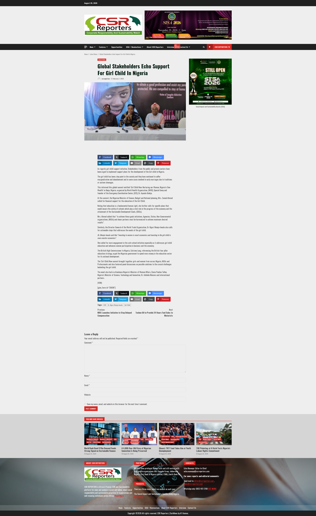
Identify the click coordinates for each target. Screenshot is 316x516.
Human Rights (207, 439)
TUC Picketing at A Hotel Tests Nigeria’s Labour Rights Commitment (214, 434)
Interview (172, 46)
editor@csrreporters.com (204, 480)
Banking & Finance (92, 439)
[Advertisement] (188, 24)
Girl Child (127, 305)
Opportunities (116, 47)
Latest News (101, 60)
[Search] (204, 47)
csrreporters (105, 79)
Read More (119, 495)
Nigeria (126, 442)
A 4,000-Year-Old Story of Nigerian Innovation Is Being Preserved (139, 434)
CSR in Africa (165, 436)
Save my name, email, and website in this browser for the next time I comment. (117, 404)
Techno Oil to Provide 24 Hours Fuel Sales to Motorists (154, 312)
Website (87, 394)
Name (87, 375)
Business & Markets (106, 439)
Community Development (131, 439)
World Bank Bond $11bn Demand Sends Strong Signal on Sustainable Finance (102, 434)
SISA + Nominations (133, 47)
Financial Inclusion (181, 436)
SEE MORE (212, 488)
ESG (115, 439)
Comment (88, 342)
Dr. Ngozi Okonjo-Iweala (115, 305)
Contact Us (184, 47)
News (91, 47)
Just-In (89, 442)
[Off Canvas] (85, 47)
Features (102, 47)
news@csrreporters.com (193, 483)
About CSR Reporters (155, 47)
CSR (104, 305)
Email (87, 385)
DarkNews (174, 513)
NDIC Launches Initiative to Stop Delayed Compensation (115, 312)
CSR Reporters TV (222, 47)
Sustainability (106, 442)
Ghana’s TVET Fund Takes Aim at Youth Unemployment (176, 434)
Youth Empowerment (168, 442)
